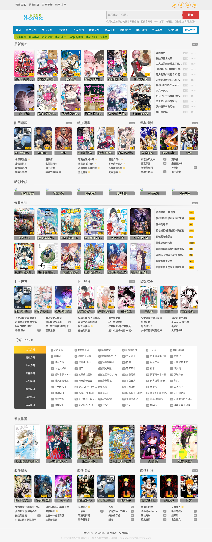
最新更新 (47, 5)
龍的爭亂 (105, 368)
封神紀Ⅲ (57, 392)
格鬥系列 (31, 30)
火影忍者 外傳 (84, 405)
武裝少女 (177, 374)
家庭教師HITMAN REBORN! (119, 511)
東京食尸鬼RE (148, 159)
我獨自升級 (147, 21)
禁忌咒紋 (129, 374)
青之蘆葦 (83, 172)
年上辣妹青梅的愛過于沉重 (58, 326)
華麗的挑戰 (21, 171)
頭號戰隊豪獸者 (164, 236)
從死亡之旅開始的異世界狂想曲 (122, 21)
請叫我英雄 (106, 362)
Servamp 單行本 (180, 322)
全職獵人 (83, 506)
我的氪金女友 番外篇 (26, 322)
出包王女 (176, 519)
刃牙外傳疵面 (83, 380)
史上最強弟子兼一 (158, 356)
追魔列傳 (145, 322)
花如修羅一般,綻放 (165, 212)
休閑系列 (94, 30)
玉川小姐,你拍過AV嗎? (120, 330)
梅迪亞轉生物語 (164, 58)
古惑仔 (176, 356)
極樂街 (152, 405)
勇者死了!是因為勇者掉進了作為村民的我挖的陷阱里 (28, 511)
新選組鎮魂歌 (60, 380)
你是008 (153, 362)
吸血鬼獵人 (177, 511)
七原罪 (81, 511)
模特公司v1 (114, 159)
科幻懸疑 (125, 30)
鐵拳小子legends (62, 374)
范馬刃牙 (105, 392)
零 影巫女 (20, 330)
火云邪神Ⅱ (177, 330)
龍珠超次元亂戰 (132, 392)
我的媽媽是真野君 (87, 167)
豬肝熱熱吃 (162, 111)
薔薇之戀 (50, 330)
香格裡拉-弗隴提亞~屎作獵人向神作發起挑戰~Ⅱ (181, 230)
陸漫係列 (141, 30)
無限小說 (157, 30)
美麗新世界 (51, 519)
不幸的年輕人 (115, 163)
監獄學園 (145, 163)
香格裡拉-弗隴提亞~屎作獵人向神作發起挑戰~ (28, 506)
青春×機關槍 (155, 398)
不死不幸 (129, 368)
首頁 (18, 30)
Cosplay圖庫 (76, 37)
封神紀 (104, 405)
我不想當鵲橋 (115, 322)
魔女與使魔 (114, 317)
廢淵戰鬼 (105, 380)
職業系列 (110, 30)
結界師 (174, 515)
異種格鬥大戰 (83, 362)
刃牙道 (169, 21)
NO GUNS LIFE (23, 326)
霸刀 (103, 386)
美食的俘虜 (114, 515)
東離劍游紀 (130, 398)
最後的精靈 (84, 330)
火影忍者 (57, 350)
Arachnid (105, 398)
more (195, 44)
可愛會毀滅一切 (86, 159)
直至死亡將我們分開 (159, 392)
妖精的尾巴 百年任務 (89, 317)
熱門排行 (60, 5)
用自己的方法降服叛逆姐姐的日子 (173, 95)
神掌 (151, 368)
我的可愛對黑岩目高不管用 (170, 218)
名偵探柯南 (51, 163)
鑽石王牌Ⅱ (21, 163)
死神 (110, 506)
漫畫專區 (20, 5)
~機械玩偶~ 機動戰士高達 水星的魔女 (175, 69)
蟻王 (79, 368)
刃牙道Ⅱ (129, 356)
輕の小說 (173, 30)
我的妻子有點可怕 (165, 106)
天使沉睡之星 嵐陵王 (26, 317)
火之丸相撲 (58, 368)
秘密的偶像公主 (164, 261)
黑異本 (174, 326)
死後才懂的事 (115, 167)
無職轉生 (50, 511)
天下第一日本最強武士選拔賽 (163, 374)
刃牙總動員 (178, 392)
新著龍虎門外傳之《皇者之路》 (188, 398)
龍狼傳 (49, 159)
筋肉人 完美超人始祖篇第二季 (171, 254)
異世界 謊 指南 (86, 163)
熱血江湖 (57, 362)
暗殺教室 (105, 350)
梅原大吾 (57, 398)
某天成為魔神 (83, 374)
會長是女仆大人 (149, 511)
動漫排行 (60, 37)
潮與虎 (176, 368)
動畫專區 (34, 5)
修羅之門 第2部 (84, 392)
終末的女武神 (83, 356)
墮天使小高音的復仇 (166, 101)
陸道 (127, 362)
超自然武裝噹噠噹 (87, 322)
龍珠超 (56, 356)
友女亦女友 (162, 90)
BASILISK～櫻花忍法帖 (88, 386)
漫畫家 (103, 37)
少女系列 (62, 30)
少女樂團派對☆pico (151, 317)
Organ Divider (179, 317)
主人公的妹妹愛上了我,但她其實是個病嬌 (177, 63)
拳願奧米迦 (21, 159)
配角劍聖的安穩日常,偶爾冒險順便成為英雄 (178, 74)
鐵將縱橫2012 (107, 356)
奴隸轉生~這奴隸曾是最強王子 (121, 326)
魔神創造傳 (162, 224)
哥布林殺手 (84, 519)
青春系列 (78, 30)
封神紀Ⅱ (57, 405)
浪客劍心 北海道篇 (110, 374)
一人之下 (159, 21)
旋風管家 (145, 519)
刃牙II (127, 405)
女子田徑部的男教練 (151, 330)
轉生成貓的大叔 (164, 242)
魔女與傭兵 (84, 326)
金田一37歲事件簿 (55, 515)
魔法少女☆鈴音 (54, 317)
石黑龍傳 (129, 386)
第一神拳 (50, 167)
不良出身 (129, 380)
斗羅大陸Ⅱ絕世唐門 (183, 405)
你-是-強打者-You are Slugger (172, 85)
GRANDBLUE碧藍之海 (57, 506)
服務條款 (112, 532)
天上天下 (177, 386)
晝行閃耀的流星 (54, 322)
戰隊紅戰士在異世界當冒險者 (171, 267)
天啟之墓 (113, 172)
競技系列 (47, 30)
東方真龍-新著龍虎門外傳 (161, 380)
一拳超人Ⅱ (58, 386)
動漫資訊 (91, 37)
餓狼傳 (152, 386)
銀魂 (110, 519)
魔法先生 (145, 515)
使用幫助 (124, 532)
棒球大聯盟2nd (53, 171)
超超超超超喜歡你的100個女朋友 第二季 (177, 248)
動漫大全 (190, 30)
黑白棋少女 (147, 326)
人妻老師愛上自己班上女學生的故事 (174, 79)
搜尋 (190, 15)
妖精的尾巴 (21, 515)
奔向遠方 (160, 53)
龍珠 (175, 380)
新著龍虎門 (21, 167)
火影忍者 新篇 (179, 362)
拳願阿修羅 (147, 171)
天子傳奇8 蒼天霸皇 (87, 398)
